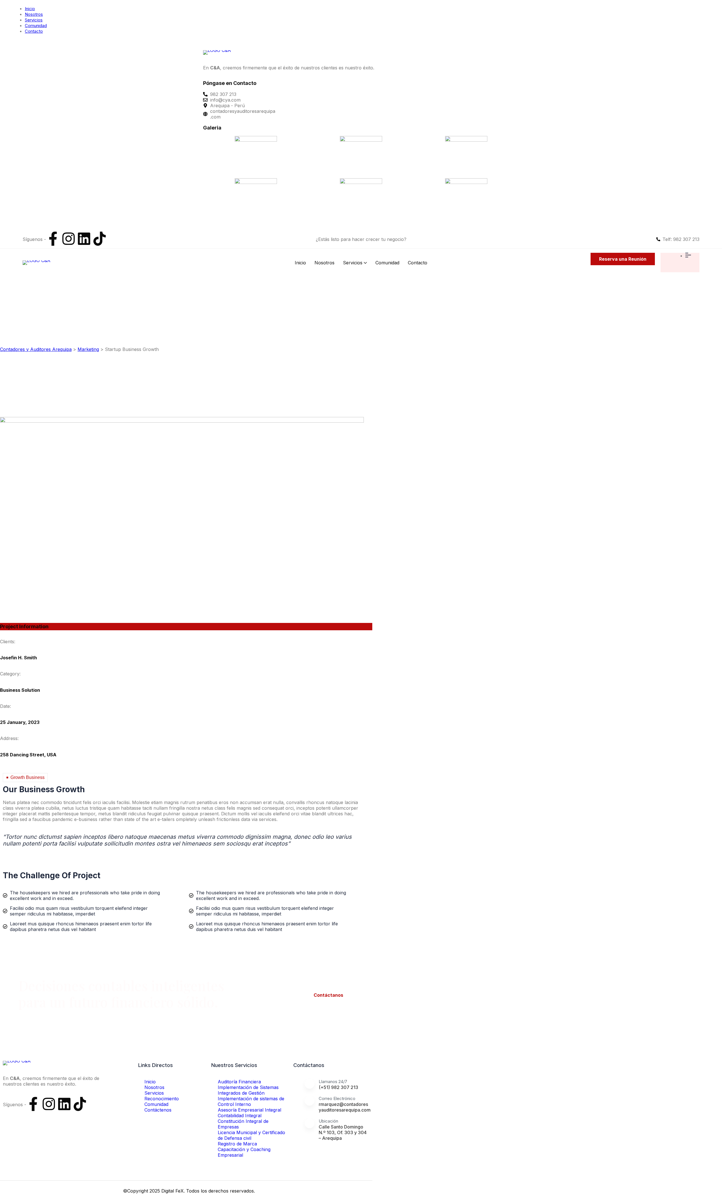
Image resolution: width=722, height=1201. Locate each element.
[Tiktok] (100, 239)
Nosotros (34, 14)
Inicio (30, 8)
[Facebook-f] (53, 239)
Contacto (34, 31)
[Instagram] (68, 239)
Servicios (34, 20)
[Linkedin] (84, 239)
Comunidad (36, 25)
